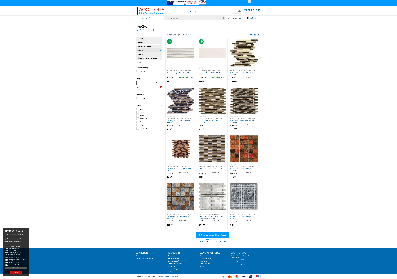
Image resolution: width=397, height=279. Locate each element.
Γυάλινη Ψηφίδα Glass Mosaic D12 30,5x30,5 (242, 169)
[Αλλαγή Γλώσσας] (249, 1)
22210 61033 (252, 10)
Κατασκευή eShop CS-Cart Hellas (168, 277)
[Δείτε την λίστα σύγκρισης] (239, 12)
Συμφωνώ (16, 273)
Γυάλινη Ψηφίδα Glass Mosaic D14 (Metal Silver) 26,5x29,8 (211, 217)
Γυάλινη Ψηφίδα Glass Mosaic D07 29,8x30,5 (242, 121)
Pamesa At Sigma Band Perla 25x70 (179, 73)
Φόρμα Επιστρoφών (174, 266)
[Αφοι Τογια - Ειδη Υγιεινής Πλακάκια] (150, 11)
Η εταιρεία (174, 11)
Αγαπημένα (203, 261)
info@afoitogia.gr (236, 262)
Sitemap (202, 269)
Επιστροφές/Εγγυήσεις (175, 264)
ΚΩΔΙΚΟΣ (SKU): (171, 71)
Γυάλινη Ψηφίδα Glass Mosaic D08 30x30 (179, 169)
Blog (182, 11)
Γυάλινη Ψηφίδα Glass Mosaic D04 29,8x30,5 (242, 73)
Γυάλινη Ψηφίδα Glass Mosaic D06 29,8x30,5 (211, 121)
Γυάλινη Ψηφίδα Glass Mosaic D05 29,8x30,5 (179, 121)
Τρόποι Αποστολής (174, 258)
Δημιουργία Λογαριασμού (144, 258)
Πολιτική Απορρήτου (174, 269)
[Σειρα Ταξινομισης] (251, 35)
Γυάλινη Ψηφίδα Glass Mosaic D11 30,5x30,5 (211, 169)
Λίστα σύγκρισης (205, 264)
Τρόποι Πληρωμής (173, 261)
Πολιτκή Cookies (15, 240)
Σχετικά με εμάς (173, 256)
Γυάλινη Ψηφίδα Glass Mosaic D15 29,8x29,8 (242, 217)
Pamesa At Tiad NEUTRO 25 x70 (210, 73)
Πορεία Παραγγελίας (206, 258)
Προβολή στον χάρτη (238, 264)
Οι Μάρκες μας (191, 11)
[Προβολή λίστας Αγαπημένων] (234, 12)
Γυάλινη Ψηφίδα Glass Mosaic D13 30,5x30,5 (179, 217)
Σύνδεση (139, 256)
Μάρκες (202, 266)
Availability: (170, 77)
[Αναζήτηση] (223, 18)
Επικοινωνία (203, 256)
